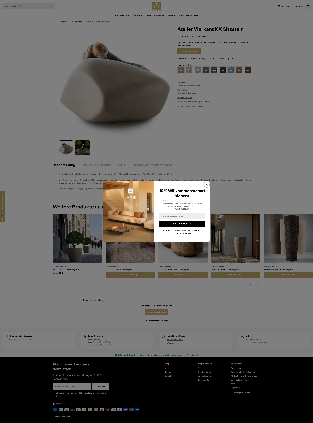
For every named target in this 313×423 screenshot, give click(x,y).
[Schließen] (206, 184)
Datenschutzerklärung (183, 230)
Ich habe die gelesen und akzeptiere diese (183, 231)
